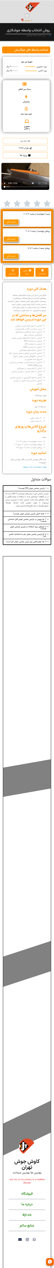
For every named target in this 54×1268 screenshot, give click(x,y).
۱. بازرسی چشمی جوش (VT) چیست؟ (32, 488)
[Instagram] (27, 1239)
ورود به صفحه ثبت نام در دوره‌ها (34, 467)
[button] (27, 15)
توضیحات (42, 273)
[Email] (20, 1239)
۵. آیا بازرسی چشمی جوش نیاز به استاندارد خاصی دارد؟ (27, 535)
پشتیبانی (12, 273)
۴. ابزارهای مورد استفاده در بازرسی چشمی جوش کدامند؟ (28, 527)
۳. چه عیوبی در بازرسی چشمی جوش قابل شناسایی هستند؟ (27, 520)
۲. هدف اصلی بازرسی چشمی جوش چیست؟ (29, 513)
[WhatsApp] (34, 1239)
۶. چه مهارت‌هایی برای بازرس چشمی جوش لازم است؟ (26, 541)
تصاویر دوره (26, 272)
